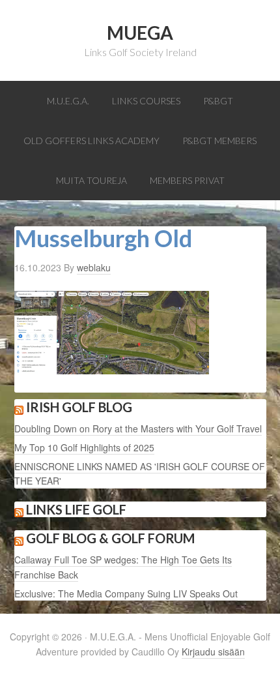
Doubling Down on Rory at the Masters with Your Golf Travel (138, 428)
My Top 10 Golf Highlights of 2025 (84, 447)
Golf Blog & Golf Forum (110, 538)
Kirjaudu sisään (213, 651)
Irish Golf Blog (79, 407)
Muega (140, 33)
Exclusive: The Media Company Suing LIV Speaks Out (126, 593)
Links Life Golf (76, 509)
